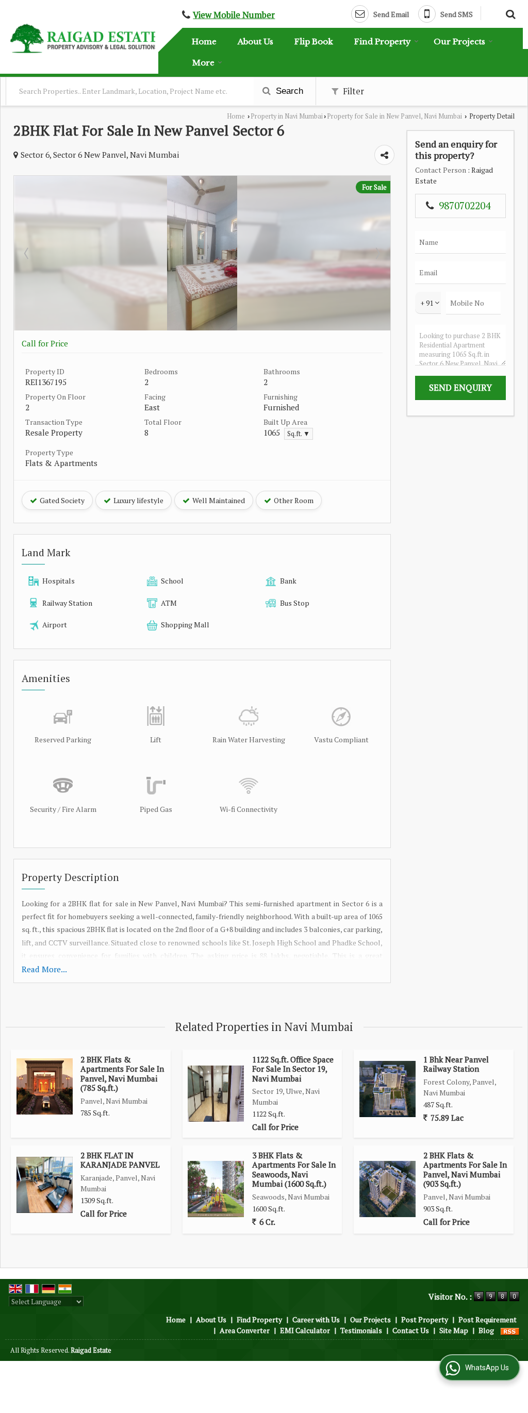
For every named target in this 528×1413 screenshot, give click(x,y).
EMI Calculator (305, 1330)
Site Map (453, 1330)
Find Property (382, 41)
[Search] (509, 13)
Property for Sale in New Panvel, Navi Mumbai (394, 116)
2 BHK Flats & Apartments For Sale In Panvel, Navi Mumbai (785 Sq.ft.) (122, 1073)
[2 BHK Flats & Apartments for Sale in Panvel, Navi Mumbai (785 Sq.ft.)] (44, 1086)
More (203, 63)
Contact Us (410, 1330)
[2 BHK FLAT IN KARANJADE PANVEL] (44, 1185)
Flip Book (313, 41)
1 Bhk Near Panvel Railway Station (456, 1064)
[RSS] (510, 1330)
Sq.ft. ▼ (298, 433)
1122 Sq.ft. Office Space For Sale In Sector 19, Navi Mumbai (293, 1069)
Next (377, 253)
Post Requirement (487, 1319)
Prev (27, 253)
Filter (352, 91)
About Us (255, 41)
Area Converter (245, 1330)
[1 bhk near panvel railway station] (387, 1089)
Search (288, 91)
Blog (486, 1330)
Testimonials (361, 1330)
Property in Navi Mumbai (287, 116)
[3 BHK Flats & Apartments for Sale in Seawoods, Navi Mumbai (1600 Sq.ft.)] (216, 1189)
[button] (234, 15)
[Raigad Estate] (84, 38)
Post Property (424, 1319)
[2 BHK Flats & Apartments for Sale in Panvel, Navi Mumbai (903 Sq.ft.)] (387, 1189)
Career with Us (316, 1319)
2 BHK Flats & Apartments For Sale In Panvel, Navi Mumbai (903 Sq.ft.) (465, 1169)
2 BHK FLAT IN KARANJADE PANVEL (120, 1160)
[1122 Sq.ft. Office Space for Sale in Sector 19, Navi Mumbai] (216, 1094)
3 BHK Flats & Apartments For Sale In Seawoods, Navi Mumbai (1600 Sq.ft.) (294, 1169)
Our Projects (459, 41)
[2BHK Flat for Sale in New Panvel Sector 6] (202, 328)
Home (204, 41)
